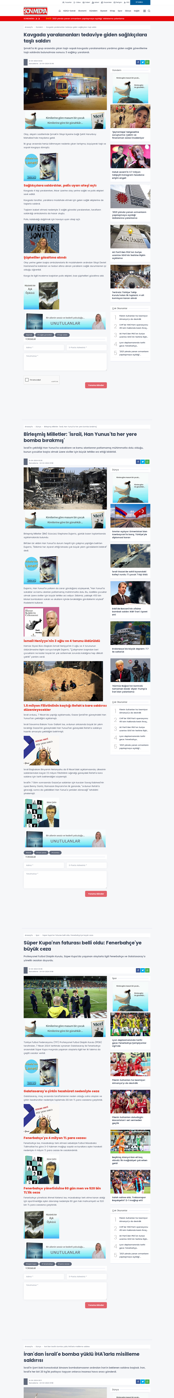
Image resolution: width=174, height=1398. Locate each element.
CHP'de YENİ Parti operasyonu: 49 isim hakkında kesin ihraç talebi (81, 18)
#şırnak (29, 335)
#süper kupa (31, 1264)
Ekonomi (82, 10)
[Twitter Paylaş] (143, 62)
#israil (28, 853)
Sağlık (137, 10)
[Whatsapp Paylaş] (147, 62)
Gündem (93, 10)
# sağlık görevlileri (44, 335)
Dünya (128, 10)
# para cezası (63, 1264)
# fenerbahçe (47, 1264)
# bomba (55, 853)
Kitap (112, 10)
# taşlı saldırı (62, 335)
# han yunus (41, 853)
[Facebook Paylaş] (138, 62)
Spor (120, 10)
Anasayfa (29, 27)
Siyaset (103, 10)
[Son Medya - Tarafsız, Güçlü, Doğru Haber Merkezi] (35, 11)
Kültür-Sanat (69, 10)
